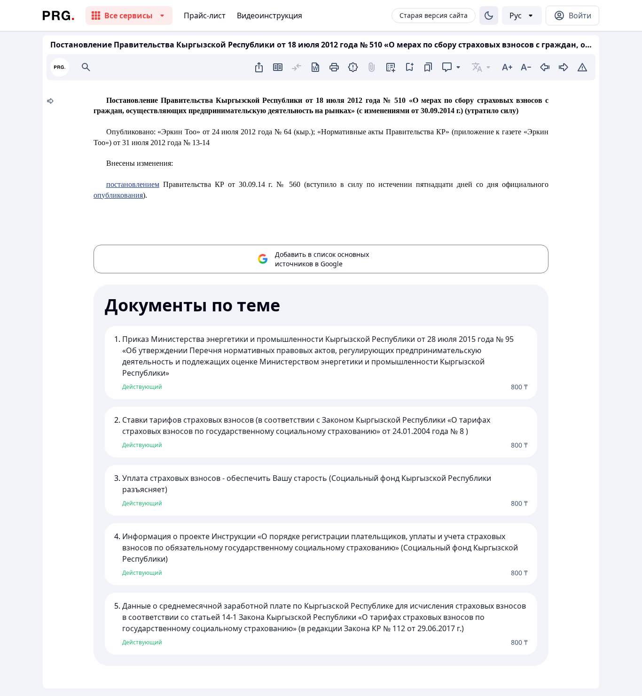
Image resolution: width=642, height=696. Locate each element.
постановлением (132, 184)
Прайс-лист (205, 15)
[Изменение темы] (488, 15)
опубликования (118, 195)
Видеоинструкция (269, 15)
